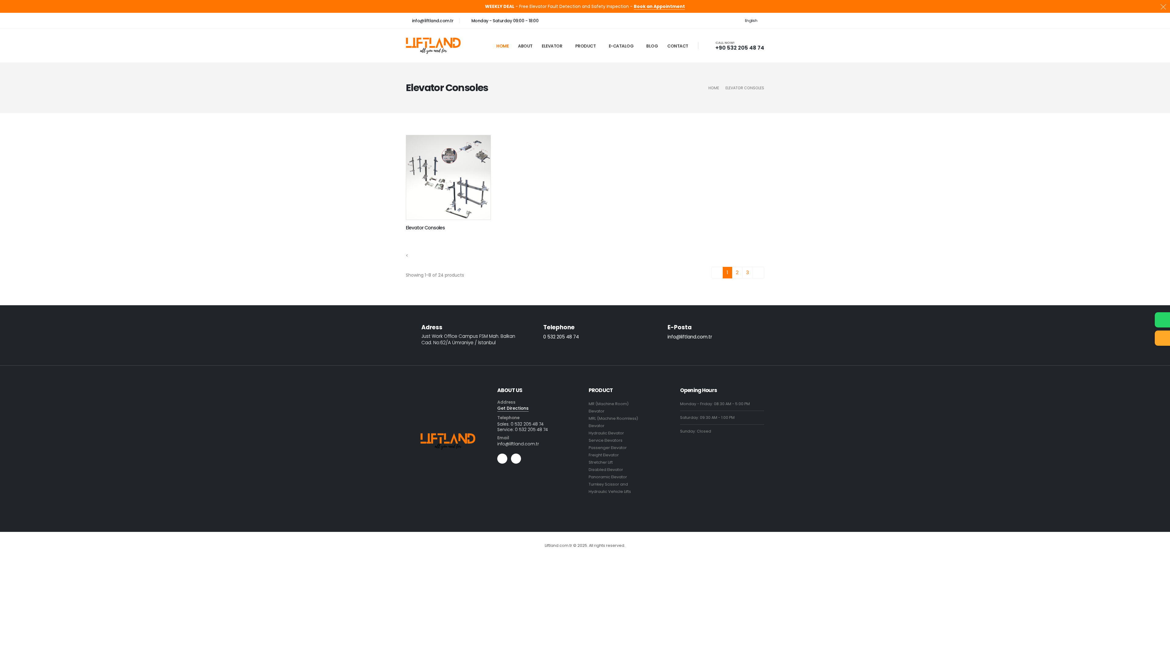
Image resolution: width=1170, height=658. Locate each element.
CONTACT (677, 46)
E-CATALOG (621, 46)
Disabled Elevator (606, 469)
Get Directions (513, 408)
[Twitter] (516, 459)
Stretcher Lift (601, 462)
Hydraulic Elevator (606, 433)
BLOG (652, 46)
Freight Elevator (604, 455)
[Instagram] (502, 459)
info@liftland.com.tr (432, 21)
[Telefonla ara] (1162, 338)
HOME (502, 46)
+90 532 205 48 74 (739, 47)
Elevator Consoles (425, 228)
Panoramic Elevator (608, 476)
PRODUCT (585, 46)
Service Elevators (605, 440)
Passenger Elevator (608, 447)
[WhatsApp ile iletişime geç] (1162, 319)
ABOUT (525, 46)
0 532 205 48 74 (561, 337)
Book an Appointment (659, 6)
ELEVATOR (552, 46)
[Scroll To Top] (1159, 651)
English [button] (751, 20)
